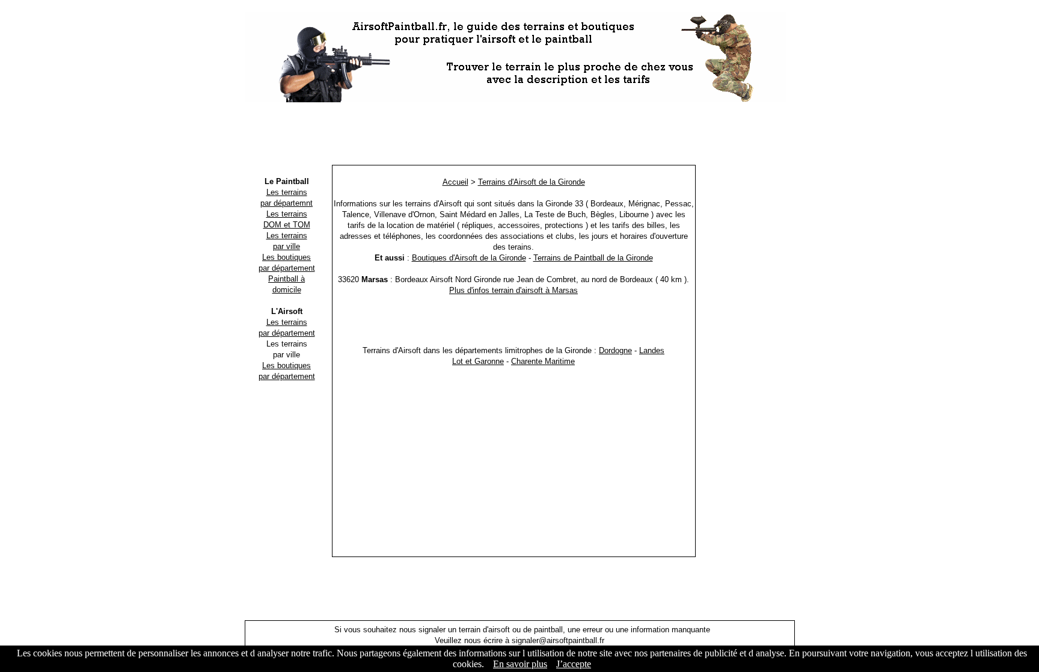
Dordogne (615, 350)
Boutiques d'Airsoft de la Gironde (469, 257)
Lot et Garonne (478, 361)
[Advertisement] (519, 135)
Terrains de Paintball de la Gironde (593, 257)
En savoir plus (520, 664)
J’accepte (573, 664)
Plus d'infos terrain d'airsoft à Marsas (513, 290)
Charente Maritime (543, 361)
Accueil (455, 181)
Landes (651, 350)
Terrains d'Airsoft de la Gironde (531, 181)
